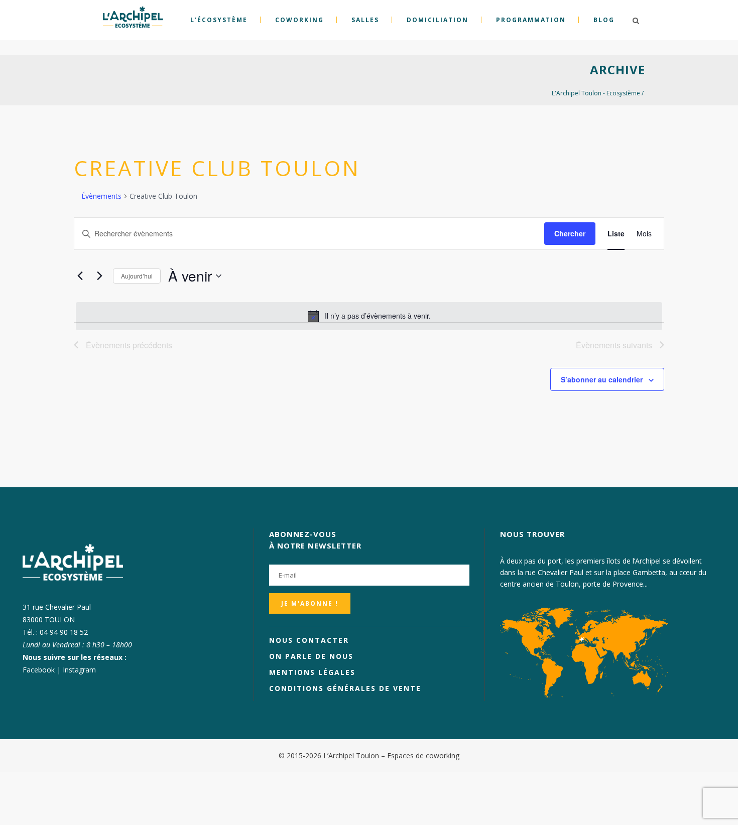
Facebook (39, 669)
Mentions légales (312, 672)
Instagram (79, 669)
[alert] (369, 316)
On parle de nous (311, 656)
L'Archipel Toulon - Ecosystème (596, 93)
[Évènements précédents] (80, 276)
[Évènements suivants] (99, 276)
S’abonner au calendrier (602, 379)
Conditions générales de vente (345, 688)
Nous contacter (309, 640)
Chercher (569, 233)
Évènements (101, 196)
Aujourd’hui (137, 275)
